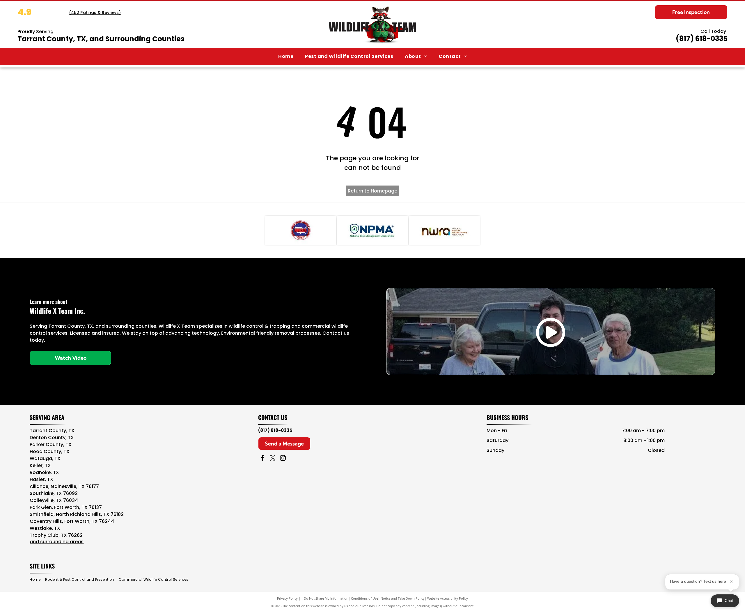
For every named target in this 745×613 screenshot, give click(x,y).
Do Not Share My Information (326, 598)
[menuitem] (285, 56)
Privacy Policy (287, 598)
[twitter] (272, 459)
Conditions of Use (364, 598)
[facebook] (262, 459)
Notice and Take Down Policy (403, 598)
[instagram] (283, 459)
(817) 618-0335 (702, 38)
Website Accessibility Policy (447, 598)
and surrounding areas (57, 541)
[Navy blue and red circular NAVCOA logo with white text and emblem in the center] (300, 230)
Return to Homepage (372, 191)
